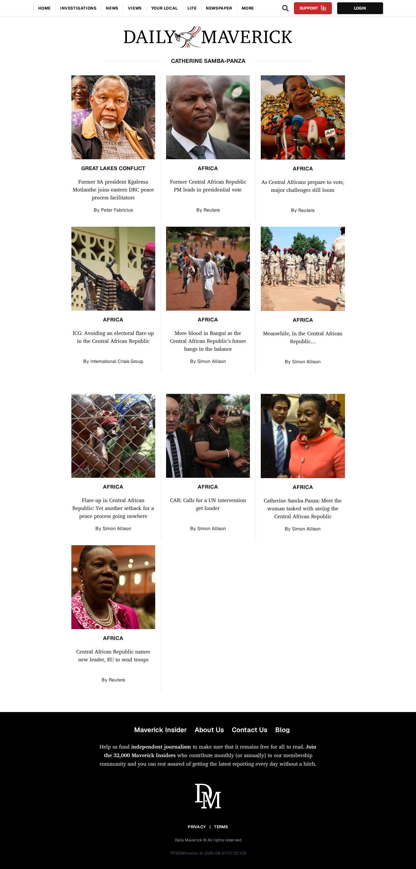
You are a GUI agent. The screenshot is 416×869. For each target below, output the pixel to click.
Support (309, 8)
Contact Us (249, 730)
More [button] (248, 8)
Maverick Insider (160, 730)
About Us (209, 730)
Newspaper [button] (219, 8)
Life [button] (191, 8)
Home (44, 8)
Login (360, 8)
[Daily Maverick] (208, 37)
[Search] (285, 8)
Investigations (78, 8)
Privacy (197, 827)
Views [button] (135, 8)
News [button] (112, 8)
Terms (221, 827)
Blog (282, 730)
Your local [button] (164, 8)
